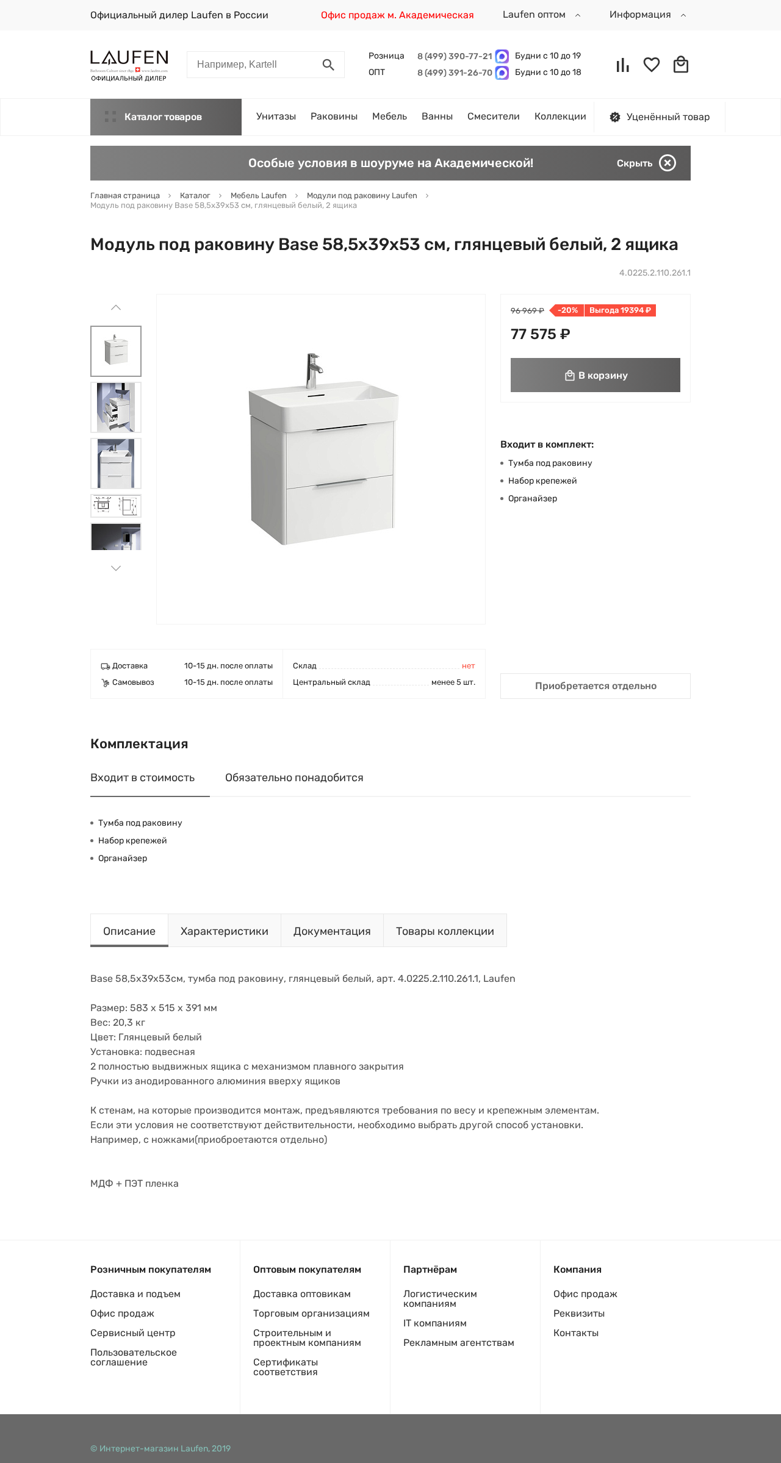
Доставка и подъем (135, 1294)
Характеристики (224, 931)
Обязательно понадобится (294, 777)
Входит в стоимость (142, 777)
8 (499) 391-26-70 (453, 73)
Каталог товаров (162, 117)
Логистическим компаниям (440, 1298)
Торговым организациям (311, 1313)
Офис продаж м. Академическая (397, 15)
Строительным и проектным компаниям (307, 1337)
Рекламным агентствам (458, 1342)
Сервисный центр (133, 1333)
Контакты (576, 1333)
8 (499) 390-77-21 (453, 56)
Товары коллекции (445, 931)
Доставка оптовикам (302, 1294)
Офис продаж (122, 1313)
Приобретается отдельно (596, 686)
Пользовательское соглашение (133, 1357)
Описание (129, 931)
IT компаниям (435, 1323)
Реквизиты (579, 1313)
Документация (332, 931)
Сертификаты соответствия (285, 1367)
